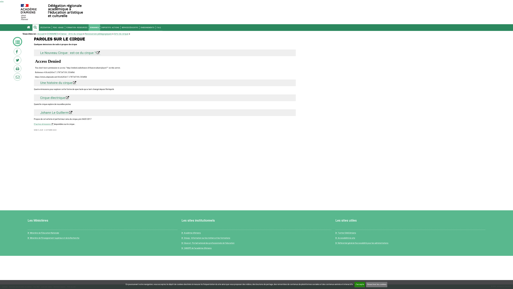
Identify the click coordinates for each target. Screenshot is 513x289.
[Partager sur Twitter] (18, 61)
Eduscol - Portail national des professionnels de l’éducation (209, 243)
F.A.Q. (159, 27)
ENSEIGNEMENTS (147, 27)
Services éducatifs (130, 27)
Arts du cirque (121, 34)
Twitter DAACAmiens (347, 233)
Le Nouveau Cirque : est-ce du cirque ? (68, 53)
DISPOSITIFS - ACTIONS (110, 27)
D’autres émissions (42, 124)
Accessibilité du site (346, 238)
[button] (35, 27)
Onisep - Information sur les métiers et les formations (207, 238)
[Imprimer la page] (18, 69)
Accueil (41, 34)
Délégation (45, 27)
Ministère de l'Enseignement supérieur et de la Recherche (54, 238)
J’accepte (359, 284)
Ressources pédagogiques (98, 34)
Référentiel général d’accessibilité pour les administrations (363, 243)
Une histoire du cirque (56, 83)
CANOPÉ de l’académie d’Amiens (198, 248)
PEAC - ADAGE (58, 27)
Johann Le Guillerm (54, 113)
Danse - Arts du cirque (71, 34)
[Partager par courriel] (16, 75)
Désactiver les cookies (376, 284)
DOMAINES (94, 27)
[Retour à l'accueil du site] (29, 27)
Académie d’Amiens (192, 233)
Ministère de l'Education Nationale (44, 233)
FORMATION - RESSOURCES (76, 27)
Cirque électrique (52, 98)
